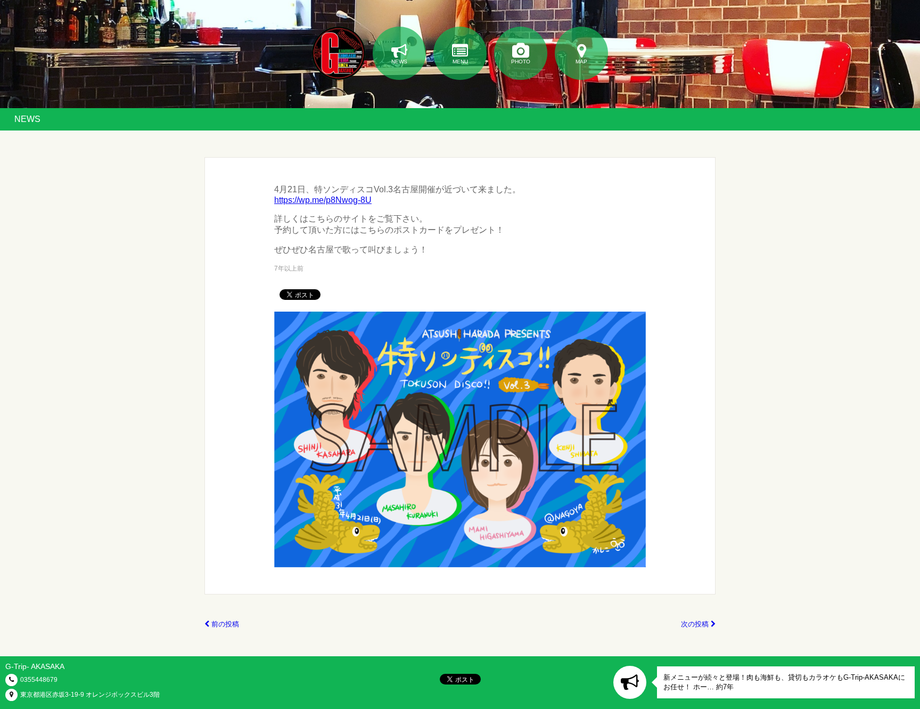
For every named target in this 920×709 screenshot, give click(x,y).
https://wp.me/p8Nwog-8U (323, 200)
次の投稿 (696, 624)
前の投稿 (224, 624)
